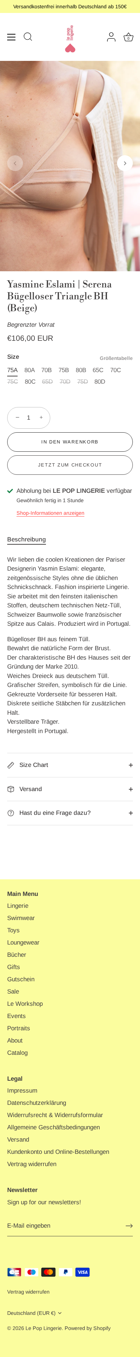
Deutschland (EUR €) (31, 1313)
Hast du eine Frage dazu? (54, 812)
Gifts (13, 967)
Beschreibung (26, 539)
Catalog (17, 1052)
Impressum (22, 1090)
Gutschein (20, 979)
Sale (13, 991)
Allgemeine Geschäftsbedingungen (53, 1127)
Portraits (18, 1028)
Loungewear (23, 942)
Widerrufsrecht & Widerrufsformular (55, 1115)
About (15, 1040)
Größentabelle (116, 358)
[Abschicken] (129, 1225)
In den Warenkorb (70, 442)
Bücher (16, 954)
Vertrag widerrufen (31, 1164)
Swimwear (21, 918)
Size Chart (33, 765)
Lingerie (17, 905)
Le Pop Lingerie (43, 1328)
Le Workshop (25, 1003)
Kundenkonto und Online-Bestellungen (58, 1151)
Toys (13, 930)
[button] (15, 163)
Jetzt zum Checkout (70, 465)
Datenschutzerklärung (36, 1102)
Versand (30, 789)
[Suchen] (28, 38)
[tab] (30, 539)
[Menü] (11, 37)
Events (16, 1016)
